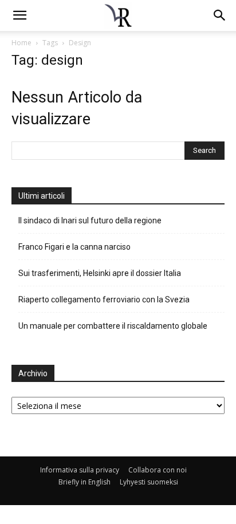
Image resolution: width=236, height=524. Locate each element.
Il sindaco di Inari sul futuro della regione (90, 220)
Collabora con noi (157, 470)
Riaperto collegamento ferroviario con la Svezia (104, 299)
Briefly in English (84, 482)
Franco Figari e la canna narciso (74, 246)
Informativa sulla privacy (79, 470)
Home (21, 43)
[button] (220, 15)
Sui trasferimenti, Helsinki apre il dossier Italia (100, 273)
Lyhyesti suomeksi (149, 482)
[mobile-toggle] (19, 15)
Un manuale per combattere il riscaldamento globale (112, 325)
